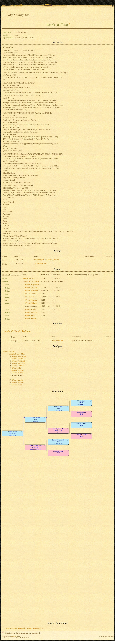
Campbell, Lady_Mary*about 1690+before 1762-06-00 (35, 447)
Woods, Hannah (30, 293)
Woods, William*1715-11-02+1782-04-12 (12, 433)
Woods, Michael (28, 278)
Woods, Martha (30, 309)
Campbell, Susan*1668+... (58, 453)
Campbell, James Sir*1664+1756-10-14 (58, 441)
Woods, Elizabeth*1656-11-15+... (58, 430)
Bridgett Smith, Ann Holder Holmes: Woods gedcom (25, 628)
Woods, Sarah (30, 315)
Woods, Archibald (31, 287)
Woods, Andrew (31, 312)
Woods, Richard (30, 303)
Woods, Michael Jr (31, 290)
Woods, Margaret (31, 300)
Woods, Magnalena (32, 284)
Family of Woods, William (16, 331)
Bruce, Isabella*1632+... (81, 414)
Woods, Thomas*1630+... (81, 425)
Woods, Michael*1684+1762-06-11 (35, 419)
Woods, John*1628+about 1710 (81, 402)
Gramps (13, 636)
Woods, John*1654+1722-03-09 (58, 408)
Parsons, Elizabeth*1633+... (81, 436)
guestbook (35, 633)
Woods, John (29, 296)
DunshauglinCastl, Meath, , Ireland (46, 259)
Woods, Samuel (30, 318)
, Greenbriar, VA (40, 263)
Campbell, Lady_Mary (31, 281)
